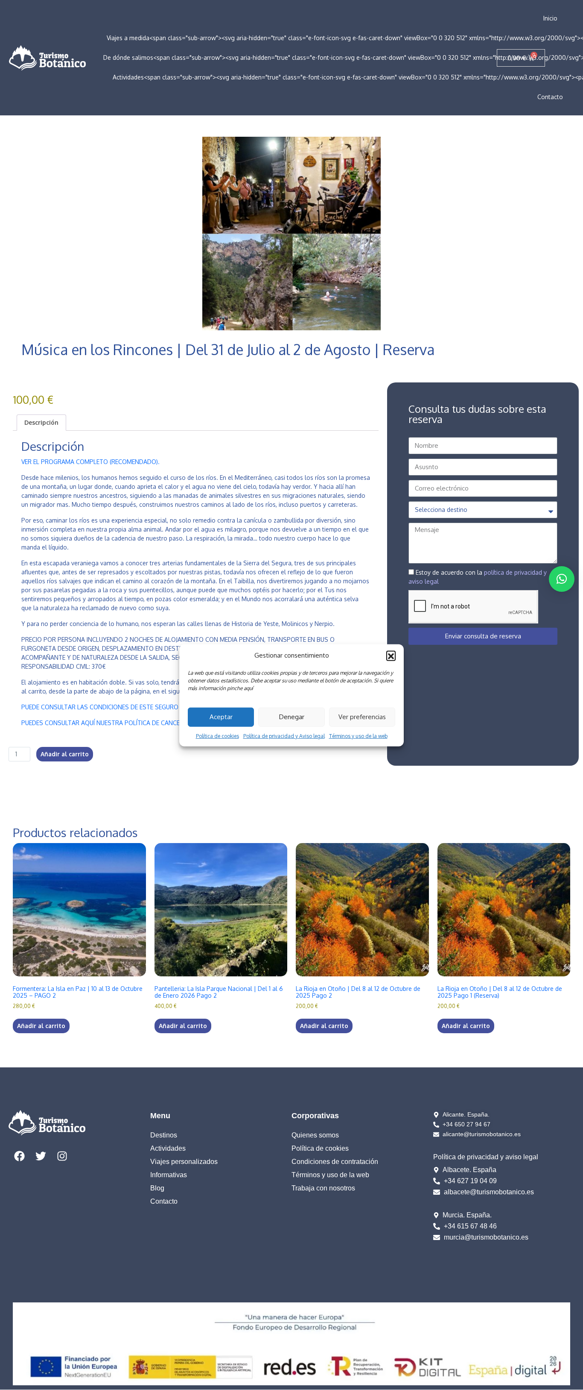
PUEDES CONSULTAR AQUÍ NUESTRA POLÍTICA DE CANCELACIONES (114, 722)
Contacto (550, 96)
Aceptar (221, 716)
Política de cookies (217, 735)
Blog (157, 1188)
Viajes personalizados (184, 1161)
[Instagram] (62, 1156)
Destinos (163, 1135)
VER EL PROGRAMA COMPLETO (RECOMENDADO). (90, 461)
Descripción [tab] (41, 422)
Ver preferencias (362, 716)
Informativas (168, 1174)
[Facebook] (19, 1156)
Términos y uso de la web (358, 735)
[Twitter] (40, 1156)
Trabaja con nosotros (323, 1188)
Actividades (168, 1148)
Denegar (291, 716)
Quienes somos (315, 1135)
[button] (391, 655)
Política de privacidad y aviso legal (485, 1157)
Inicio (550, 18)
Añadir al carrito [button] (41, 1025)
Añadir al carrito (65, 754)
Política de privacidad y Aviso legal (284, 735)
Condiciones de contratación (335, 1161)
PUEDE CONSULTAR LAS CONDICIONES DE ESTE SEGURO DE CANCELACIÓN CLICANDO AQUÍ (148, 707)
